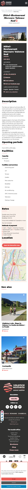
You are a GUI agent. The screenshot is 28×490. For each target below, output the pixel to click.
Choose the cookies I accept (14, 486)
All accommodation (7, 11)
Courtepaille (6, 366)
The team (14, 434)
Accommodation (17, 10)
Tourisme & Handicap (14, 436)
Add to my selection (11, 92)
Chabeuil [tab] (22, 413)
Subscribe (14, 398)
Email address (9, 80)
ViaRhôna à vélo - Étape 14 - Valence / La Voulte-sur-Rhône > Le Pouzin (13, 325)
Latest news (14, 433)
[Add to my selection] (23, 295)
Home (3, 10)
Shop (14, 447)
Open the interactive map (12, 245)
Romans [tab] (13, 413)
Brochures (14, 444)
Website (7, 77)
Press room (14, 450)
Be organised (9, 10)
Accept (14, 479)
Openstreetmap (18, 280)
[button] (2, 33)
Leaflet (12, 280)
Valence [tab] (5, 413)
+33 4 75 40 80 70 (10, 74)
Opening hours (14, 424)
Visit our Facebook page (12, 84)
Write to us (14, 422)
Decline (14, 482)
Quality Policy (14, 438)
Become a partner (14, 439)
